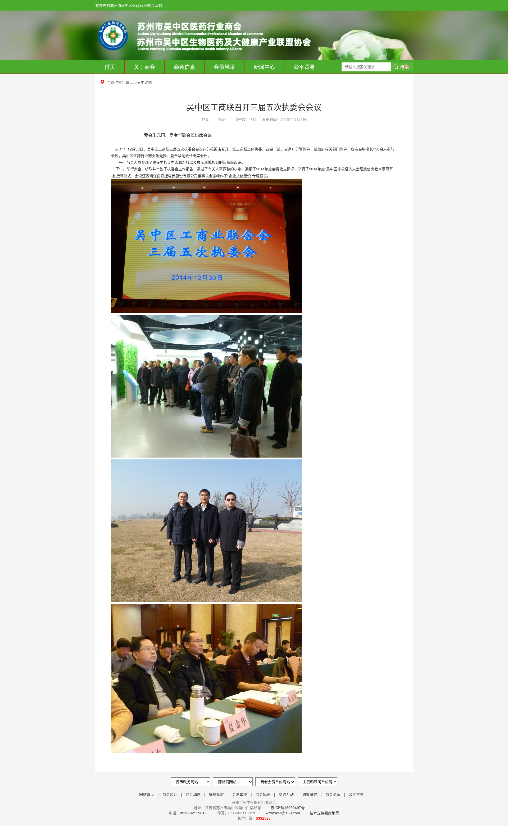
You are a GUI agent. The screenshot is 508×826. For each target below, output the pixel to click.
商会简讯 (263, 794)
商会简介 (169, 794)
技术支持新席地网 (324, 812)
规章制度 (216, 794)
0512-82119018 (193, 812)
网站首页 (146, 794)
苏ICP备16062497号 (287, 807)
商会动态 (193, 794)
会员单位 (239, 794)
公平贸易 (304, 67)
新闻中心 (264, 67)
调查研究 (309, 794)
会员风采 (224, 67)
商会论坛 (332, 794)
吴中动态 (144, 82)
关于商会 (144, 67)
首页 (110, 67)
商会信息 (184, 67)
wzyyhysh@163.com (283, 812)
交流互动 (286, 794)
